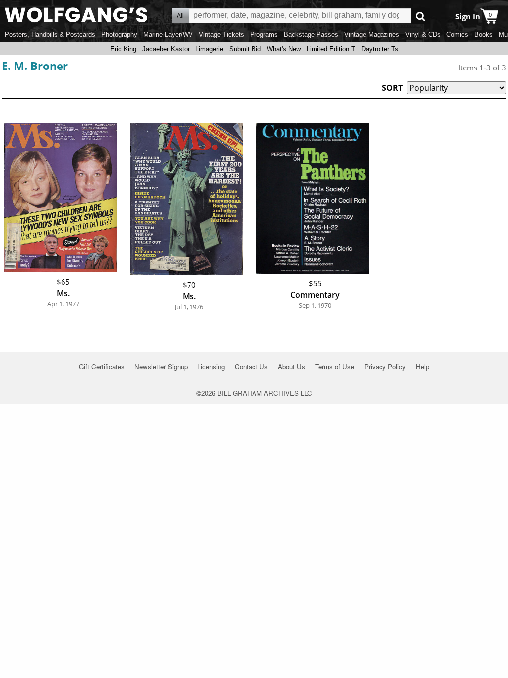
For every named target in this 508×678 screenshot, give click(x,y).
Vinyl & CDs (423, 34)
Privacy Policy (385, 366)
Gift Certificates (102, 366)
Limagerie (209, 49)
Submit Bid (245, 49)
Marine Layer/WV (168, 34)
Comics (457, 34)
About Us (291, 366)
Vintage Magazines (371, 34)
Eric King (123, 49)
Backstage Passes (311, 34)
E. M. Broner (35, 65)
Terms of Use (334, 366)
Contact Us (251, 366)
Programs (264, 34)
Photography (119, 34)
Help (422, 366)
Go (420, 16)
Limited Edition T (331, 49)
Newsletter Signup (161, 366)
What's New (284, 49)
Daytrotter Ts (379, 49)
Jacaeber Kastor (166, 49)
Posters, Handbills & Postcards (50, 34)
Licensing (211, 366)
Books (483, 34)
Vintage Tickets (221, 34)
